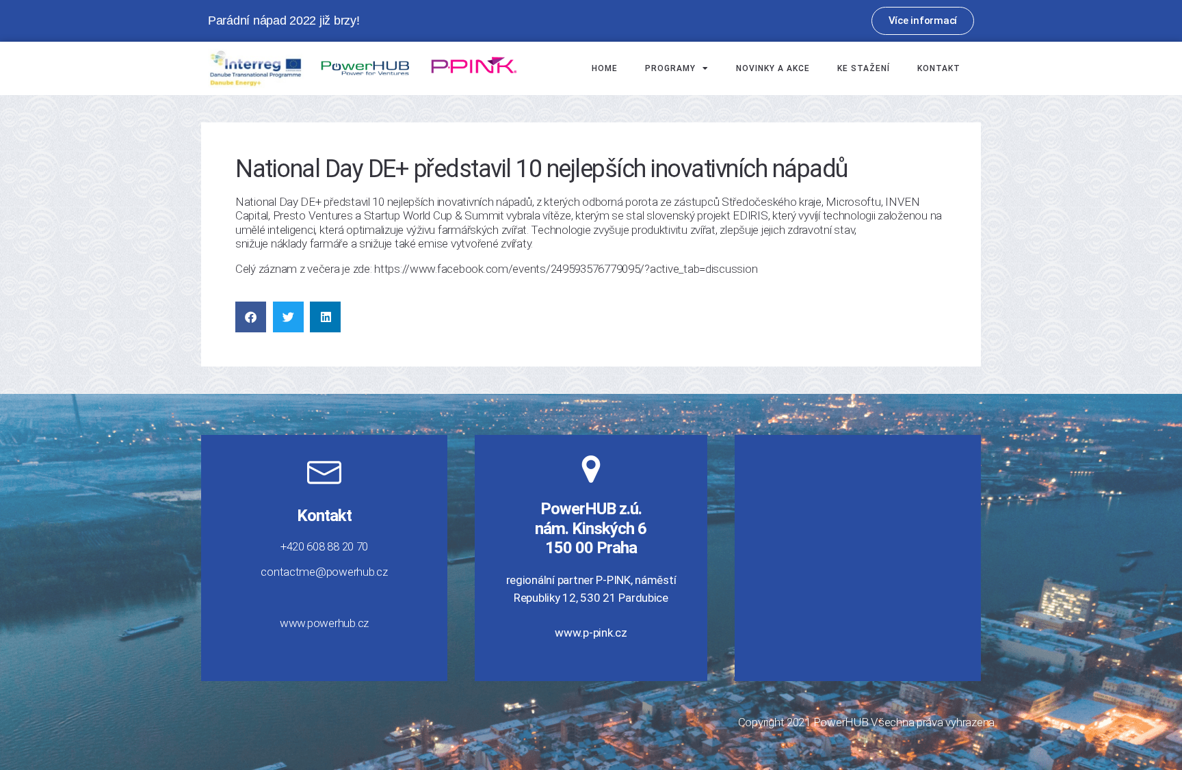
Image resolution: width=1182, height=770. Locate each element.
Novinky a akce (773, 68)
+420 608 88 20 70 (324, 546)
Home (605, 68)
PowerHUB (841, 722)
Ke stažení (863, 68)
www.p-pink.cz (591, 632)
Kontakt (938, 68)
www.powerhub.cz (324, 623)
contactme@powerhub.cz (324, 572)
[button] (250, 317)
